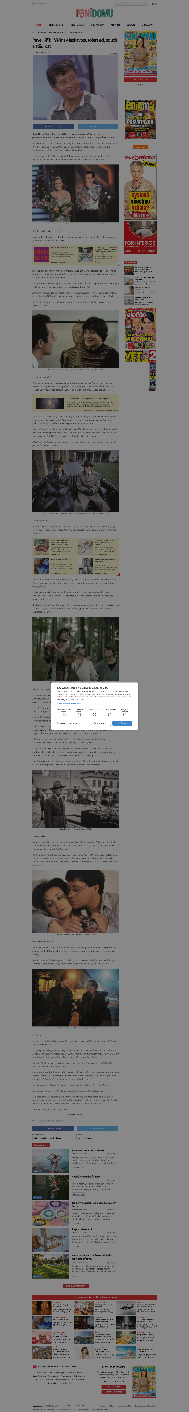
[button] (94, 704)
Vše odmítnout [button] (100, 723)
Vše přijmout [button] (122, 723)
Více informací (80, 699)
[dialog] (94, 706)
